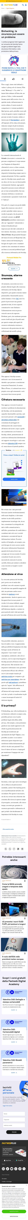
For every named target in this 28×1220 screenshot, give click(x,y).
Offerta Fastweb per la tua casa (15, 1)
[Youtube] (11, 1168)
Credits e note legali (7, 1181)
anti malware (13, 682)
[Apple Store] (7, 1160)
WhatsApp (18, 849)
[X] (24, 1168)
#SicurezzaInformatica (8, 829)
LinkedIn (6, 849)
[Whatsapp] (15, 1168)
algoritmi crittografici (9, 420)
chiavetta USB (13, 443)
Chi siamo (4, 1178)
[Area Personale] (26, 5)
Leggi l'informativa (7, 1105)
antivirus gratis (6, 676)
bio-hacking (15, 120)
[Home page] (10, 5)
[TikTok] (7, 1168)
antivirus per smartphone (10, 679)
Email (22, 849)
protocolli (21, 417)
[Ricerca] (23, 5)
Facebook (14, 849)
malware (12, 594)
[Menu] (2, 5)
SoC (17, 298)
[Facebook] (19, 1168)
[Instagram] (3, 1168)
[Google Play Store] (19, 1160)
